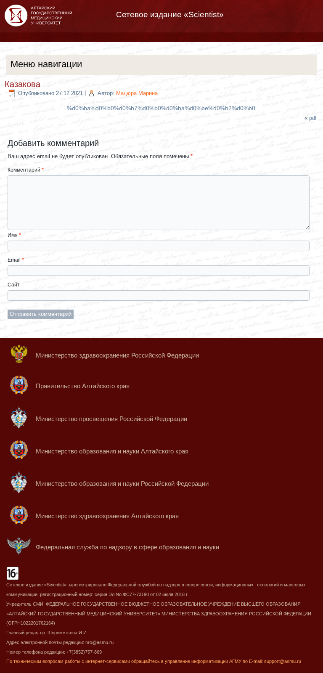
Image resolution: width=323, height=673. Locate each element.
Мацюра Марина (137, 93)
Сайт (14, 285)
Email (16, 260)
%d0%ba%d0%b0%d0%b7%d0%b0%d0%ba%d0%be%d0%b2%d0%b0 (161, 108)
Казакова (22, 84)
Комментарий (26, 170)
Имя (14, 235)
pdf (313, 118)
